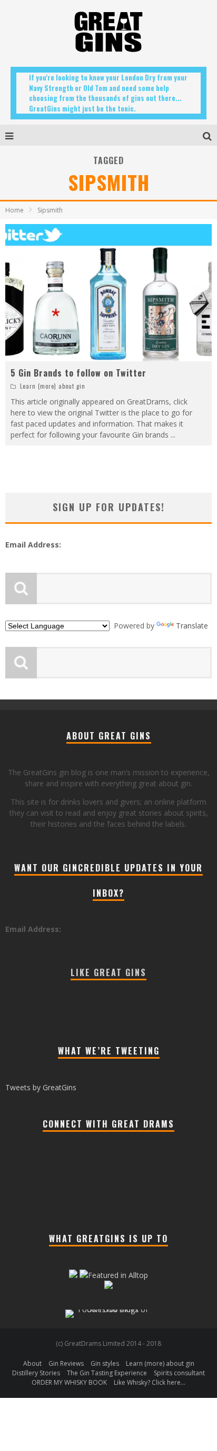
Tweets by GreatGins (40, 1087)
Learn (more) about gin (52, 386)
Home (14, 210)
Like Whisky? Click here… (149, 1382)
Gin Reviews (66, 1363)
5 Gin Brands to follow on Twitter (78, 373)
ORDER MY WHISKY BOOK (69, 1382)
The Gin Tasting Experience (107, 1372)
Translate (192, 626)
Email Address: (33, 545)
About (32, 1363)
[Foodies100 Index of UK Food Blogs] (108, 1309)
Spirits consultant (179, 1372)
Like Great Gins (108, 972)
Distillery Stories (36, 1372)
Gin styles (105, 1363)
